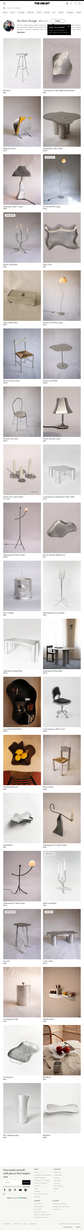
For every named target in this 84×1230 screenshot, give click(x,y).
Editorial (37, 1186)
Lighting (47, 12)
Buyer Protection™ (41, 1217)
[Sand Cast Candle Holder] (22, 470)
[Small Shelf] (22, 818)
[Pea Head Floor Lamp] (62, 179)
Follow (57, 21)
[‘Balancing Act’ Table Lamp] (22, 876)
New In (5, 12)
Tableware (70, 12)
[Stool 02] (22, 934)
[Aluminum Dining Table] (22, 644)
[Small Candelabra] (22, 237)
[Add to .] (37, 42)
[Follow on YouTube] (20, 1190)
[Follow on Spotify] (25, 1190)
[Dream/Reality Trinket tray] (62, 528)
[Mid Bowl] (62, 1050)
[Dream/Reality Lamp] (62, 412)
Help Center (38, 1207)
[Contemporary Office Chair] (62, 702)
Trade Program (39, 1178)
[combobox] (42, 8)
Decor (39, 12)
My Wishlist (57, 1209)
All (55, 1191)
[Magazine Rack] (22, 121)
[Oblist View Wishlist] (75, 3)
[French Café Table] (62, 353)
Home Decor (58, 1175)
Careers (37, 1191)
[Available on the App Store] (13, 1194)
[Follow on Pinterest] (15, 1190)
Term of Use (17, 1224)
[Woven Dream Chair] (22, 353)
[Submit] (4, 8)
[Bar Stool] (22, 63)
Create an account (60, 1204)
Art (54, 12)
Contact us (38, 1204)
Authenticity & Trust (42, 1180)
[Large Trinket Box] (22, 295)
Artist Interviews (40, 1183)
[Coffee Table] (62, 934)
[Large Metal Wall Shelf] (22, 702)
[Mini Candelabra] (62, 876)
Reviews (37, 1197)
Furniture (30, 12)
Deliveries (38, 1209)
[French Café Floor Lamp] (62, 295)
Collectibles (58, 1186)
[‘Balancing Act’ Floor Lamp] (22, 528)
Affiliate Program (41, 1194)
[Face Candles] (22, 586)
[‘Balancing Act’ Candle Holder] (62, 818)
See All (12, 12)
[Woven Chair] (62, 760)
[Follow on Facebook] (4, 1190)
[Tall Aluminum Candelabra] (62, 586)
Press (36, 1189)
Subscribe (26, 1182)
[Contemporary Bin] (22, 992)
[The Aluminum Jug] (22, 1108)
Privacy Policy (26, 1186)
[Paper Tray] (62, 237)
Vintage (60, 12)
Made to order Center (42, 1215)
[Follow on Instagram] (10, 1190)
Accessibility (32, 1224)
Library (79, 12)
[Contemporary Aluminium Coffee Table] (62, 470)
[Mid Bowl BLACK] (22, 760)
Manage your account (61, 1207)
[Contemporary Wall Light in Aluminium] (62, 63)
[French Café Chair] (22, 412)
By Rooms (21, 12)
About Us (37, 1172)
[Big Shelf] (62, 1108)
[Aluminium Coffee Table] (62, 121)
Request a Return (40, 1212)
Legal (24, 1224)
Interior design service (43, 1175)
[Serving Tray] (22, 1050)
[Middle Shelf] (62, 992)
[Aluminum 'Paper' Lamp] (22, 179)
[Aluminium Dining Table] (62, 644)
